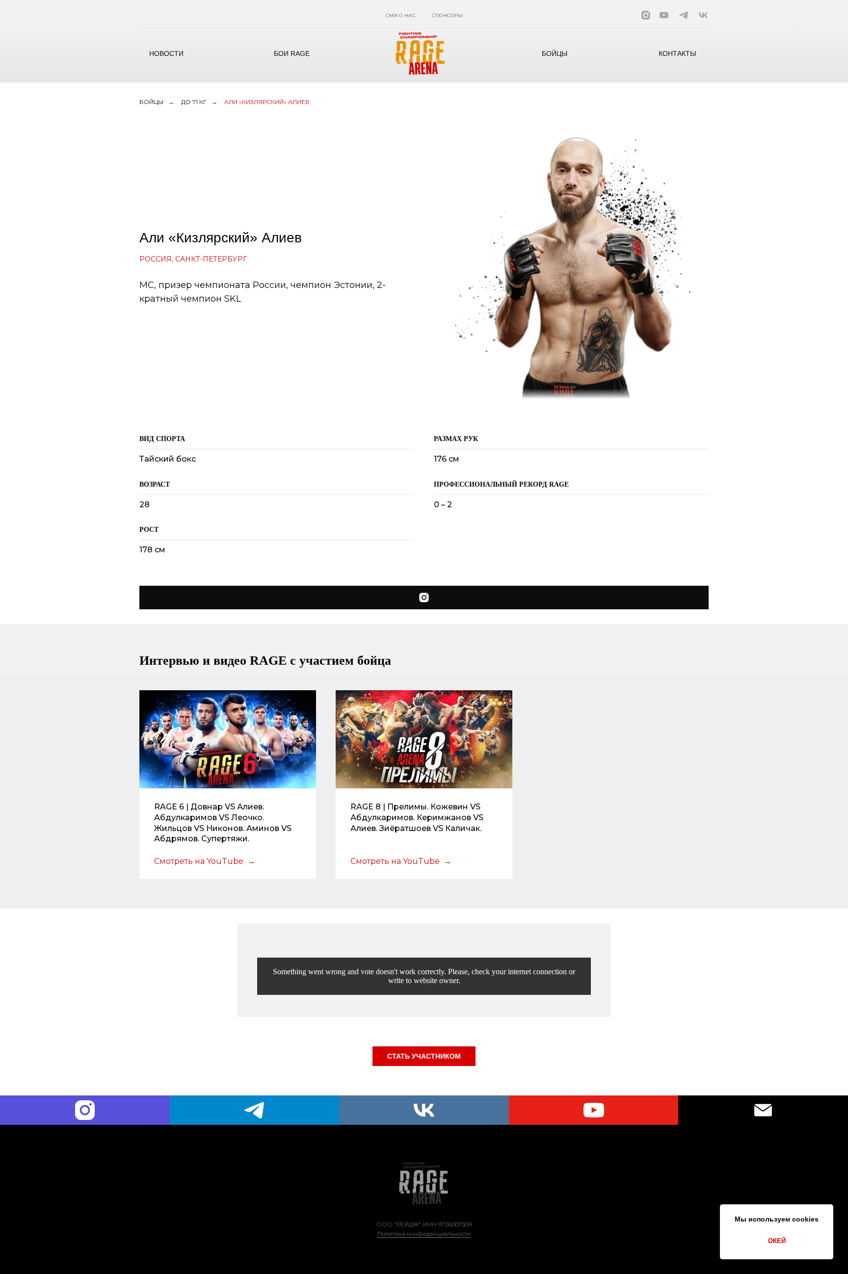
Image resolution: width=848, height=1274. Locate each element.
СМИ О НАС (401, 15)
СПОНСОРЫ (447, 15)
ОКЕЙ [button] (777, 1241)
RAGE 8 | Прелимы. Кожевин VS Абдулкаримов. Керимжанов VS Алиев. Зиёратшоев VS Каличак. (416, 817)
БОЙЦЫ (554, 53)
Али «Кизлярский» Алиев (267, 101)
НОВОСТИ (166, 53)
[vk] (424, 1110)
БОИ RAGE (292, 53)
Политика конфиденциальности (424, 1233)
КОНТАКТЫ (677, 53)
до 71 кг (194, 101)
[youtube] (594, 1110)
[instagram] (85, 1110)
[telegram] (255, 1110)
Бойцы (151, 101)
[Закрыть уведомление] (826, 1212)
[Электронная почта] (763, 1110)
